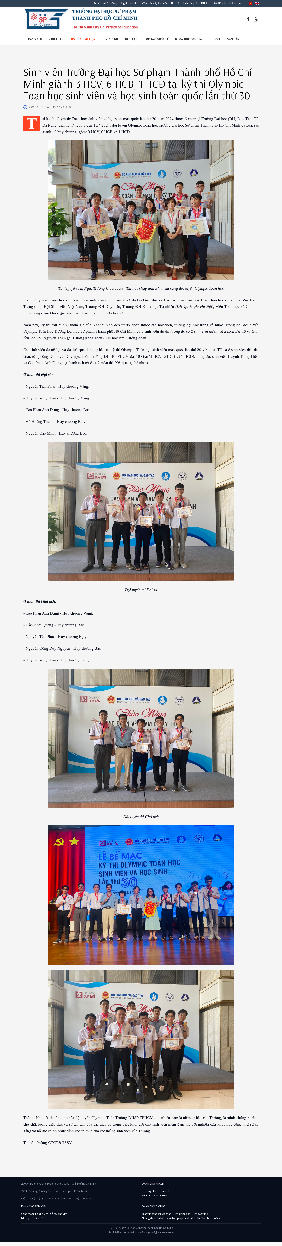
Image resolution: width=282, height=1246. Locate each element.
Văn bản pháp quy (177, 1218)
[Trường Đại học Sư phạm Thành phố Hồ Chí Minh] (80, 20)
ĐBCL (217, 39)
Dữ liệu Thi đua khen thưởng (204, 1218)
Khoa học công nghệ (191, 39)
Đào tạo (131, 39)
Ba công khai (149, 1191)
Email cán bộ (101, 3)
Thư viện (174, 3)
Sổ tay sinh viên (59, 1214)
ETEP (204, 3)
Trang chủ (34, 39)
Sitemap (146, 1195)
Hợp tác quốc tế (156, 39)
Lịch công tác (191, 3)
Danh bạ (164, 1191)
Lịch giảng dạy (182, 1214)
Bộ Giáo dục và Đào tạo (227, 3)
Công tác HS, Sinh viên (155, 3)
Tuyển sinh (110, 39)
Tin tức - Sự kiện (83, 39)
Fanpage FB (160, 1195)
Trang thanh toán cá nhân (156, 1214)
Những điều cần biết (32, 1218)
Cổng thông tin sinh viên (125, 3)
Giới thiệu (56, 39)
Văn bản (233, 39)
